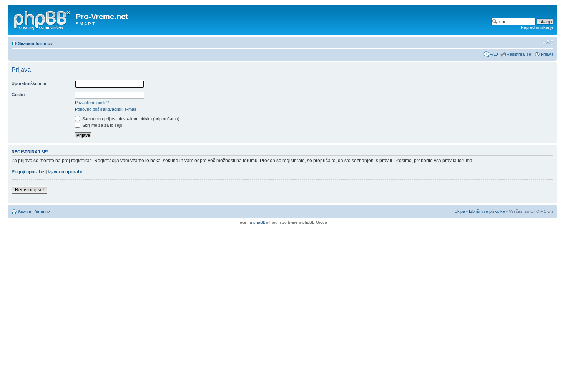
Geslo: (18, 94)
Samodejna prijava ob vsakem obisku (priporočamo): (131, 118)
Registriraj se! (519, 54)
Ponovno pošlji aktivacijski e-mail (105, 109)
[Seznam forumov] (43, 19)
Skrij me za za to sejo (101, 125)
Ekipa (460, 211)
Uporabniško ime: (30, 83)
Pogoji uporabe (28, 171)
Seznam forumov (35, 43)
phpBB (259, 222)
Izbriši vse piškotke (487, 211)
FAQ (494, 54)
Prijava (547, 54)
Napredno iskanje (537, 27)
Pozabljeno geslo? (92, 102)
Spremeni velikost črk (547, 41)
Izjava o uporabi (65, 171)
